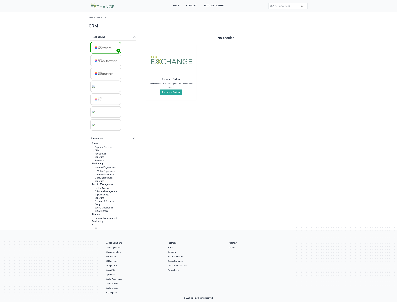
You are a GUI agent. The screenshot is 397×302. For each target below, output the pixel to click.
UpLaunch (110, 274)
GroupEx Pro (111, 265)
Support (232, 247)
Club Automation (113, 252)
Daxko (193, 298)
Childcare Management (106, 191)
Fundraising (97, 221)
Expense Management (106, 218)
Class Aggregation (104, 178)
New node (99, 160)
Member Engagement (105, 167)
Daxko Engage (112, 288)
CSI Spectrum (112, 261)
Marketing (97, 163)
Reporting (99, 157)
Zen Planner (111, 256)
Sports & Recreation (104, 207)
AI (93, 224)
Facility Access (102, 188)
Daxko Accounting (114, 279)
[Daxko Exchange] (102, 5)
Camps (98, 204)
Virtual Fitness (101, 211)
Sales (95, 143)
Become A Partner (214, 5)
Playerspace (111, 292)
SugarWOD (110, 270)
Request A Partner (175, 261)
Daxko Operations (114, 247)
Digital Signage (102, 194)
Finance (96, 214)
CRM (97, 150)
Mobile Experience (106, 171)
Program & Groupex (104, 201)
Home (176, 5)
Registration (101, 153)
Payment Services (103, 147)
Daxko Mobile (112, 283)
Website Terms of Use (177, 265)
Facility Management (103, 184)
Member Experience (104, 174)
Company (191, 5)
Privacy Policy (174, 270)
